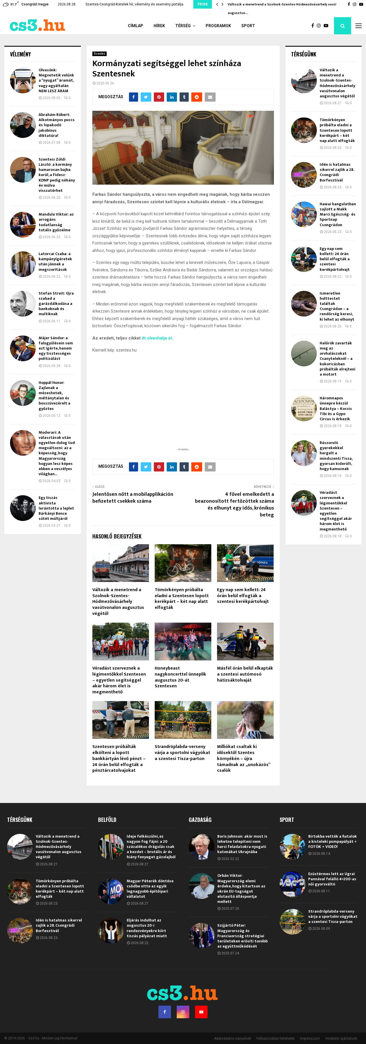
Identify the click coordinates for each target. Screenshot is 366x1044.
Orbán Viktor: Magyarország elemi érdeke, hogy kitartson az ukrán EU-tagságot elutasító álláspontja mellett (241, 888)
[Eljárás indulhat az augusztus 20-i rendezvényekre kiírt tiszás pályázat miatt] (111, 931)
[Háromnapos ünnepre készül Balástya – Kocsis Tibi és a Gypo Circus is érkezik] (304, 408)
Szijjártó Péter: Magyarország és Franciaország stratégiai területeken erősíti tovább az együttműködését (242, 936)
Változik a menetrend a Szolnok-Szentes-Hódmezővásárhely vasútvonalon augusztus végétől (118, 601)
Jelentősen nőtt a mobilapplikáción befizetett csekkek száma (132, 498)
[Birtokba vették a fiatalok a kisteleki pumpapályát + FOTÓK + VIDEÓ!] (292, 847)
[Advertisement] (183, 409)
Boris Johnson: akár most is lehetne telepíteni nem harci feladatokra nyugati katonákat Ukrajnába (242, 844)
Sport (248, 25)
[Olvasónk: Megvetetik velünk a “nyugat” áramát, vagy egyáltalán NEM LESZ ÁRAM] (23, 80)
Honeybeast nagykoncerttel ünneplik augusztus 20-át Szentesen (180, 677)
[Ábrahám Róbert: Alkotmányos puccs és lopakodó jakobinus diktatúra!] (23, 125)
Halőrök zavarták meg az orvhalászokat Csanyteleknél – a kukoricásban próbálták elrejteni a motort (337, 359)
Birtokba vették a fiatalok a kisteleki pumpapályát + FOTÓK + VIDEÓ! (332, 841)
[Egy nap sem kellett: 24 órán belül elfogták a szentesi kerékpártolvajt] (304, 259)
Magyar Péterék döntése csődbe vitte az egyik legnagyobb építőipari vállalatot (150, 889)
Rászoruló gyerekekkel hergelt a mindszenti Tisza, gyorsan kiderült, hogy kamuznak (336, 455)
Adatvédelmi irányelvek (232, 1039)
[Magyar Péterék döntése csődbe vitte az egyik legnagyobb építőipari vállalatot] (111, 891)
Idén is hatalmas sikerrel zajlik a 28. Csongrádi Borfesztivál (337, 172)
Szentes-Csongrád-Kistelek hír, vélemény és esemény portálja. (134, 4)
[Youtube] (327, 25)
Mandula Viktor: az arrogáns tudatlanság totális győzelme (56, 222)
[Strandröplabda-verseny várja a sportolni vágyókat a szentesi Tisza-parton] (292, 922)
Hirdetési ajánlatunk (341, 1039)
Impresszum (310, 1039)
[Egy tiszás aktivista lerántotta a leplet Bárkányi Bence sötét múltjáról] (23, 508)
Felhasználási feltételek (275, 1039)
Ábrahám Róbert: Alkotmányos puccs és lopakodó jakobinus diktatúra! (57, 125)
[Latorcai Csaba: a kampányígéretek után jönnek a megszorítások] (23, 264)
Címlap (135, 25)
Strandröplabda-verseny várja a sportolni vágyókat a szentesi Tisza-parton (182, 753)
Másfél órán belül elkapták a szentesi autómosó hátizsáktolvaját (245, 674)
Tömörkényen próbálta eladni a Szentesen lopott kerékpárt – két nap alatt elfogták (182, 598)
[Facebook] (314, 25)
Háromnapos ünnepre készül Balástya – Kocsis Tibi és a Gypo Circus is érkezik (336, 408)
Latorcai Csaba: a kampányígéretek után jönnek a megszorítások (55, 261)
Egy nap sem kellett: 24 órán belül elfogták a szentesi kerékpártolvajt (243, 596)
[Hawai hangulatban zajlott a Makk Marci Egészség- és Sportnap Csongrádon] (304, 214)
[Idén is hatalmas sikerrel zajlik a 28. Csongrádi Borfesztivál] (304, 175)
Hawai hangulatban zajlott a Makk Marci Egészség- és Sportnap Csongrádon (338, 214)
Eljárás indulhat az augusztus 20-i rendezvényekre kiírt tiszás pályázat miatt (147, 928)
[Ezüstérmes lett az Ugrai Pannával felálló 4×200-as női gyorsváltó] (292, 884)
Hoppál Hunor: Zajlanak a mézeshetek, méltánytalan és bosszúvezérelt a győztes (54, 395)
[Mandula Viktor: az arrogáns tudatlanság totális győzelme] (23, 225)
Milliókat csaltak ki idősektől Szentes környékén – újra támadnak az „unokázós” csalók (243, 758)
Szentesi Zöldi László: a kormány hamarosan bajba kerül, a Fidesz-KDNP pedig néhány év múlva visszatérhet (57, 175)
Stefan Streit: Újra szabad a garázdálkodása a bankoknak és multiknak (56, 303)
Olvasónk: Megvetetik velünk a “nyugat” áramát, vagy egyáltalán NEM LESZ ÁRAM (56, 80)
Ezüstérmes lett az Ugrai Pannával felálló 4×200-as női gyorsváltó (332, 879)
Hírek (159, 25)
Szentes (99, 53)
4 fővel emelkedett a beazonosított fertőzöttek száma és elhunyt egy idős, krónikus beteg (234, 504)
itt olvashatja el (157, 338)
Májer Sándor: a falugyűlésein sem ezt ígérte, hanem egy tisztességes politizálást (56, 348)
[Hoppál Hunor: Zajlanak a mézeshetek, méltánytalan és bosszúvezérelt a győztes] (23, 393)
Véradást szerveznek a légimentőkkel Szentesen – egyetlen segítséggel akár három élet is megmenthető (119, 680)
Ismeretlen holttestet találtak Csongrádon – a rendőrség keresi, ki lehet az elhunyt (337, 306)
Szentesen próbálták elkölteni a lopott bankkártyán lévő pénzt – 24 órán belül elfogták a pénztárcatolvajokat (119, 758)
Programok (218, 25)
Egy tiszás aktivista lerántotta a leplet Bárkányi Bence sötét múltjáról (56, 508)
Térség (183, 25)
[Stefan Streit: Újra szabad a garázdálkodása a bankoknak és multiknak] (23, 304)
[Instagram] (320, 25)
